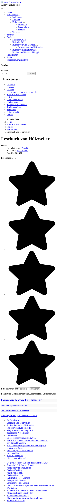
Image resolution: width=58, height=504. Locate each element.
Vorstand (16, 32)
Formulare (22, 24)
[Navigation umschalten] (2, 8)
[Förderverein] (19, 15)
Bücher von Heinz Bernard (24, 50)
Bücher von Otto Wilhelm (23, 45)
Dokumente (17, 22)
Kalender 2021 (19, 42)
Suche (9, 57)
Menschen (11, 109)
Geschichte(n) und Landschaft (14, 405)
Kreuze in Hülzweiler (16, 94)
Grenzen (10, 87)
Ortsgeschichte (13, 112)
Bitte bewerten (7, 389)
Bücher (10, 37)
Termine (16, 19)
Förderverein (12, 14)
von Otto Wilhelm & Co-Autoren (15, 411)
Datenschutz (23, 27)
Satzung (21, 29)
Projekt (25, 148)
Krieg (9, 97)
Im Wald (10, 89)
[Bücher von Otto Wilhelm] (36, 45)
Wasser (10, 114)
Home (9, 12)
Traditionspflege (14, 107)
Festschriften (12, 55)
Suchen (4, 70)
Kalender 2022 (19, 40)
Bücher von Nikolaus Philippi (25, 52)
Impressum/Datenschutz (17, 60)
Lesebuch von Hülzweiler (21, 400)
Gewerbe (11, 84)
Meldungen (17, 17)
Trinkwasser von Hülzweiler (30, 47)
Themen (10, 35)
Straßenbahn (12, 102)
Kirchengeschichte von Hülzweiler (22, 92)
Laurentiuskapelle (15, 99)
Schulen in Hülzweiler (17, 104)
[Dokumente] (24, 22)
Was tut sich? (22, 150)
